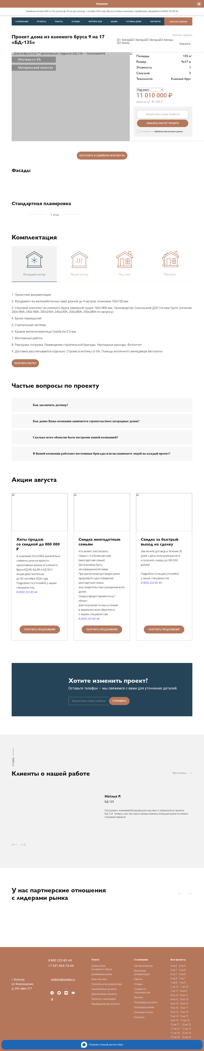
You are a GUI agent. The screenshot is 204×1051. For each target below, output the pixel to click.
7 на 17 (174, 991)
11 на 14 (175, 1033)
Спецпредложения (144, 1007)
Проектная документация (141, 972)
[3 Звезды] (152, 40)
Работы (59, 21)
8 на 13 (184, 999)
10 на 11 (175, 1024)
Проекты (41, 21)
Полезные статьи (143, 1012)
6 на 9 (174, 978)
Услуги (95, 959)
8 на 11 (184, 995)
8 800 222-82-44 (60, 960)
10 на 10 (185, 1020)
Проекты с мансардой (103, 999)
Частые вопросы (143, 965)
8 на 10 (174, 995)
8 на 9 (183, 991)
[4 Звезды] (166, 40)
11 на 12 (175, 1028)
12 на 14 (186, 1033)
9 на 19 (174, 1020)
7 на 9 (182, 982)
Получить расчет (25, 363)
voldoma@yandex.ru (63, 979)
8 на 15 (184, 1003)
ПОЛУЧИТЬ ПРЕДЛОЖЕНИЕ (39, 629)
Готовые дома (133, 21)
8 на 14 (174, 1003)
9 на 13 (184, 1012)
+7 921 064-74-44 (60, 966)
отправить (119, 701)
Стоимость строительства (142, 991)
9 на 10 (174, 1007)
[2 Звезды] (138, 40)
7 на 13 (174, 986)
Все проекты (178, 959)
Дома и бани (101, 967)
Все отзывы (179, 773)
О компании (22, 21)
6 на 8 (182, 974)
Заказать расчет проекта (163, 123)
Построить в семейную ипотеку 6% (102, 155)
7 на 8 (174, 982)
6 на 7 (174, 974)
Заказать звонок (178, 22)
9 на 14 (174, 1016)
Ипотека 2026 (95, 21)
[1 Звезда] (124, 40)
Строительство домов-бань (106, 984)
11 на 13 (186, 1028)
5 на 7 (174, 970)
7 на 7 (182, 978)
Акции (114, 21)
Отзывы (76, 21)
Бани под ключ (99, 979)
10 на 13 (186, 1024)
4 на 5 (174, 965)
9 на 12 (174, 1012)
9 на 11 (184, 1007)
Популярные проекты (145, 1002)
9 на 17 (184, 1016)
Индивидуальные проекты (105, 1003)
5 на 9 (182, 970)
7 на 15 (184, 986)
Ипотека (138, 997)
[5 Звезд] (123, 42)
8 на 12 (174, 999)
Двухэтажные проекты (104, 994)
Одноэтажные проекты (104, 989)
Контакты (155, 21)
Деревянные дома (101, 974)
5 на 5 (182, 965)
